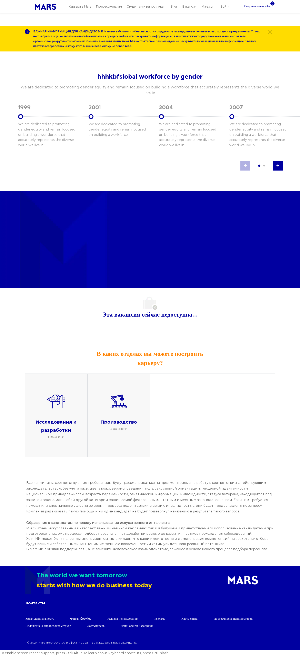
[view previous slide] (245, 166)
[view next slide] (278, 166)
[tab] (259, 166)
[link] (45, 6)
